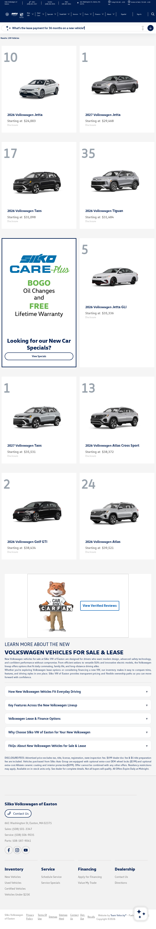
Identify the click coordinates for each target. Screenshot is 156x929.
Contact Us (20, 813)
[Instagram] (17, 850)
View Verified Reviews (100, 606)
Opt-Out (82, 916)
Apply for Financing (90, 876)
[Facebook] (9, 850)
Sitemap (53, 916)
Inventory (14, 868)
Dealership (125, 868)
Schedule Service (51, 876)
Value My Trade (87, 882)
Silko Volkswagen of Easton (14, 916)
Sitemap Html (63, 916)
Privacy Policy (30, 916)
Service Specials (50, 882)
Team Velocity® (118, 915)
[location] (77, 3)
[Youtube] (26, 850)
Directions (121, 882)
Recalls (91, 916)
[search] (152, 14)
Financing (87, 868)
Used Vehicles (13, 882)
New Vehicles (13, 876)
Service (48, 868)
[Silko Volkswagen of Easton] (12, 14)
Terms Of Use (42, 916)
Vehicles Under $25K (17, 894)
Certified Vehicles (15, 888)
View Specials (39, 356)
